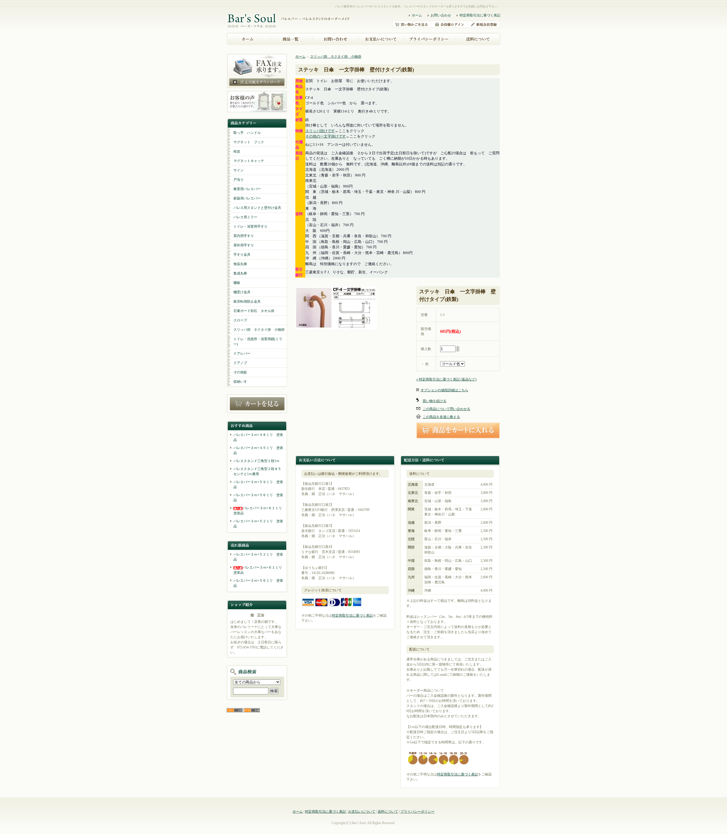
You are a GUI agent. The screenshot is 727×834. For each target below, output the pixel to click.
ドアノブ (240, 363)
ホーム (417, 15)
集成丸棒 (240, 273)
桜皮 (236, 151)
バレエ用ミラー (245, 217)
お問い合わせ (441, 15)
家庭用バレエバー (247, 198)
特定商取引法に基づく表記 (479, 15)
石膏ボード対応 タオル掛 (253, 311)
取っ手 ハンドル (247, 133)
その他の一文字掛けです (325, 136)
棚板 (236, 283)
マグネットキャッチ (248, 161)
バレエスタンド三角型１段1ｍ (256, 461)
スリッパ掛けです (320, 131)
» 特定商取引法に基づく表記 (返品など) (446, 379)
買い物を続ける (434, 401)
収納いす (240, 382)
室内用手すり (243, 236)
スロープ (240, 320)
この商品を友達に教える (441, 417)
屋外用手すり (243, 245)
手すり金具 (241, 255)
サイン (238, 170)
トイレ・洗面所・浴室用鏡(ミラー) (257, 341)
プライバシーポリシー (417, 812)
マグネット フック (248, 142)
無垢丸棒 (240, 264)
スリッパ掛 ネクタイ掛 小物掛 (259, 330)
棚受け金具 (241, 292)
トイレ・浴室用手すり (250, 226)
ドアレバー (241, 353)
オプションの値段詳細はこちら (444, 390)
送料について (388, 812)
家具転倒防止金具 (247, 301)
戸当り (238, 180)
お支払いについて (361, 812)
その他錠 (240, 372)
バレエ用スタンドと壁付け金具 (257, 208)
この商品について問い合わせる (446, 409)
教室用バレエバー (247, 189)
